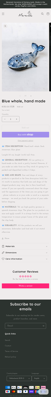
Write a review (25, 286)
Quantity (5, 114)
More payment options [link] (25, 140)
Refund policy (10, 357)
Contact (8, 346)
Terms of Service (11, 351)
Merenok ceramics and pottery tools (22, 396)
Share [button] (7, 238)
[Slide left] (20, 96)
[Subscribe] (43, 326)
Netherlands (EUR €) (16, 378)
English (36, 378)
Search (7, 340)
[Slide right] (31, 96)
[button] (3, 14)
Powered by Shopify (37, 396)
